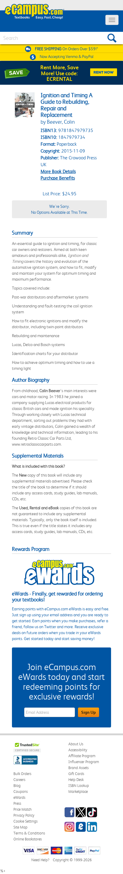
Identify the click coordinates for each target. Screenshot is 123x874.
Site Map (20, 827)
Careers (19, 779)
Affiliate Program (82, 756)
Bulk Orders (22, 773)
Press (17, 803)
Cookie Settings (25, 821)
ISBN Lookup (78, 785)
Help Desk (76, 779)
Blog (17, 785)
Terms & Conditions (29, 833)
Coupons (20, 791)
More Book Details (58, 171)
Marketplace (78, 791)
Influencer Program (83, 762)
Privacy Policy (23, 815)
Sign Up (88, 712)
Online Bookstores (27, 839)
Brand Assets (78, 767)
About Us (75, 744)
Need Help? (40, 860)
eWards (19, 797)
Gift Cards (76, 773)
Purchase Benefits (58, 178)
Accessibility (77, 750)
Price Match (22, 809)
